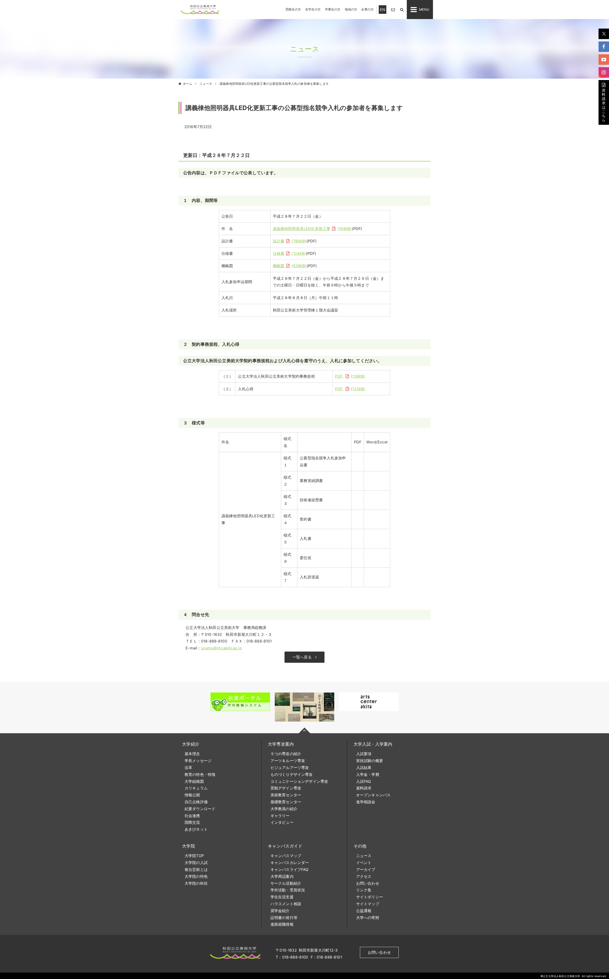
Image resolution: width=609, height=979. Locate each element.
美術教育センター (285, 795)
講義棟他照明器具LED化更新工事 (311, 228)
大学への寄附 (367, 917)
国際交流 (192, 822)
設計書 (289, 241)
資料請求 (364, 788)
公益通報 (364, 910)
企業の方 (367, 9)
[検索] (402, 9)
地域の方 (351, 9)
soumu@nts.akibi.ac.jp (221, 648)
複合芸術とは (196, 869)
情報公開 (192, 795)
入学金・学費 (367, 774)
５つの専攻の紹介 (285, 753)
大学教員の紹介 (283, 808)
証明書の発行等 (283, 917)
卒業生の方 (333, 9)
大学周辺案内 (282, 876)
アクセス (364, 876)
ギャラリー (280, 815)
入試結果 (364, 767)
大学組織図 (194, 781)
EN (382, 9)
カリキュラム (196, 788)
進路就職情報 (282, 924)
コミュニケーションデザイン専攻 (299, 781)
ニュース (206, 83)
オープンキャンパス (373, 795)
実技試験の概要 (369, 760)
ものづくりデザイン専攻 (291, 774)
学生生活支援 (282, 896)
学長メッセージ (198, 760)
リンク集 (364, 890)
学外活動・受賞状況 (287, 890)
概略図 (289, 265)
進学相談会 (365, 801)
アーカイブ (365, 869)
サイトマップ (367, 903)
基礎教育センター (285, 801)
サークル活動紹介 (285, 883)
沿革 (188, 767)
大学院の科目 (196, 883)
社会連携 (192, 815)
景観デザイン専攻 (285, 788)
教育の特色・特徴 (200, 774)
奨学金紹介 (280, 910)
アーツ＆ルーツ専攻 (287, 760)
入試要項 (364, 753)
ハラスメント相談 (285, 903)
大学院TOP (194, 855)
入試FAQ (363, 781)
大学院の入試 (196, 862)
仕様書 (288, 253)
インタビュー (282, 822)
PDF (349, 376)
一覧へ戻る (302, 657)
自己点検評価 (196, 801)
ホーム (187, 83)
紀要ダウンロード (200, 808)
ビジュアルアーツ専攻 (289, 767)
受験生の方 (293, 9)
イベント (364, 862)
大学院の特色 (196, 876)
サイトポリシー (369, 896)
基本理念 (192, 753)
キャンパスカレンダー (289, 862)
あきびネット (196, 829)
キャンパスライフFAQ (289, 869)
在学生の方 (313, 9)
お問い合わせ (367, 883)
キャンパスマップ (285, 855)
